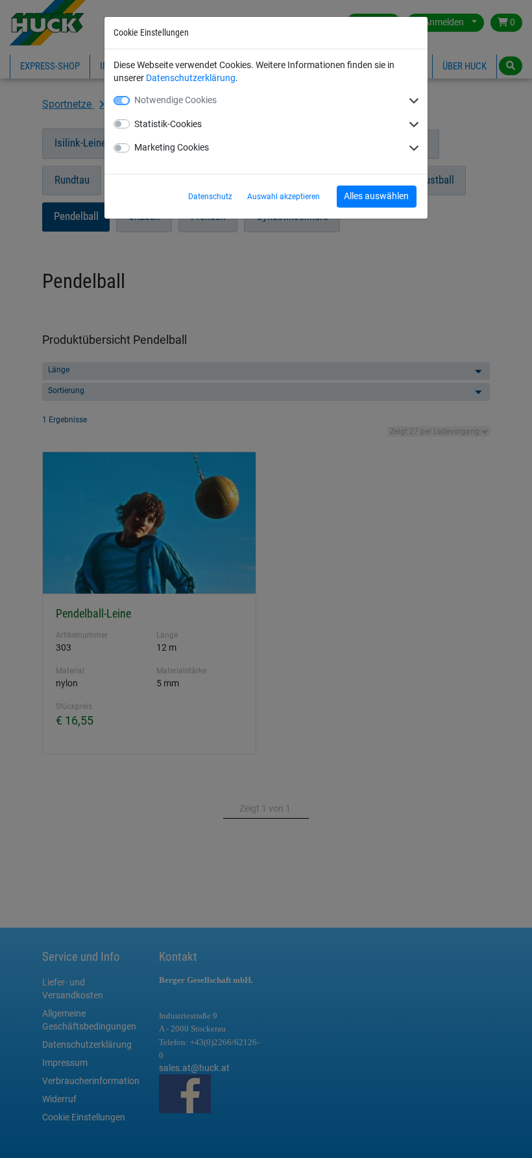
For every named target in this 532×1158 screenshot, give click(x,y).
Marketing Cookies (171, 147)
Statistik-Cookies (168, 124)
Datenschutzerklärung (191, 78)
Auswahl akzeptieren (283, 196)
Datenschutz (210, 196)
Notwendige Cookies (175, 100)
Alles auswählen (376, 196)
